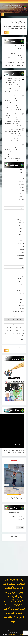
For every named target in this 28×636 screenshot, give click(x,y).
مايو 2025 (22, 193)
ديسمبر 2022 (21, 279)
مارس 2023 (21, 270)
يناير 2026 (22, 172)
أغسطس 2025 (20, 184)
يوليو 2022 (21, 293)
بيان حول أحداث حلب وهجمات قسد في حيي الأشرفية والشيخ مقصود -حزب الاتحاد (12, 115)
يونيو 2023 (21, 261)
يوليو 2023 (21, 258)
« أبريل (22, 339)
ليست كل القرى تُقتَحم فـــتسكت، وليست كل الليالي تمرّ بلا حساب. (13, 131)
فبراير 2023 (21, 273)
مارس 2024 (21, 234)
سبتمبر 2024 (21, 217)
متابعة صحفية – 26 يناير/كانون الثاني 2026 (14, 65)
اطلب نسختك (20, 527)
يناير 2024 (22, 240)
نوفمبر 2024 (21, 211)
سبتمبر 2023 (21, 252)
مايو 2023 (22, 264)
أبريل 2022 (21, 302)
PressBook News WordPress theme (17, 634)
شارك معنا (14, 536)
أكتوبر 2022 (21, 284)
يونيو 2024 (21, 225)
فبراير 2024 (21, 237)
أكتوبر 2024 (21, 214)
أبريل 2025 (21, 196)
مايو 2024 (22, 228)
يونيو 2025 (21, 190)
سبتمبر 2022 (21, 287)
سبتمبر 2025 (21, 181)
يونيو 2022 (21, 296)
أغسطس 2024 (20, 220)
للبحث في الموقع (20, 348)
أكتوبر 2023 (21, 249)
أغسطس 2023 (20, 255)
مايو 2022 (22, 299)
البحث (6, 350)
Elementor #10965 (19, 45)
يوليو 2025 (21, 187)
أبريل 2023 (21, 267)
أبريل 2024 (21, 231)
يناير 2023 (22, 276)
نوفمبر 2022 (21, 281)
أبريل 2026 (21, 169)
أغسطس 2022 (20, 290)
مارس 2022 (21, 305)
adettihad (18, 78)
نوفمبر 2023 (21, 246)
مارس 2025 (21, 199)
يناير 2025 (22, 205)
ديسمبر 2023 (21, 243)
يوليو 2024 (21, 222)
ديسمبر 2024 (21, 208)
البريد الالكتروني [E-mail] (17, 516)
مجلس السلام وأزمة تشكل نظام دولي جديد (14, 62)
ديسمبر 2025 (21, 175)
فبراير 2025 (21, 202)
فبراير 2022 (21, 308)
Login (14, 1)
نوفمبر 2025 (21, 178)
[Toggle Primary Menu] (2, 14)
